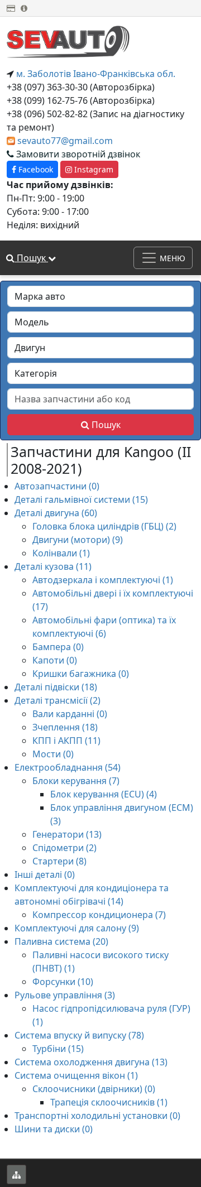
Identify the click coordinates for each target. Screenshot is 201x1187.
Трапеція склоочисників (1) (109, 1102)
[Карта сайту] (16, 1174)
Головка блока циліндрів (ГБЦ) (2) (104, 526)
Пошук (105, 425)
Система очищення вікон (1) (76, 1075)
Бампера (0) (58, 647)
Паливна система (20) (61, 941)
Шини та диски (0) (54, 1129)
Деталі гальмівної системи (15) (81, 499)
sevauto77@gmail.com (65, 140)
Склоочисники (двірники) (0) (93, 1089)
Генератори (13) (67, 834)
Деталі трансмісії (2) (57, 700)
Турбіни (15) (58, 1048)
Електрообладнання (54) (68, 767)
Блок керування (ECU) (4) (103, 794)
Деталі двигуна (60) (56, 513)
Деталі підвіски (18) (56, 687)
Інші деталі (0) (45, 874)
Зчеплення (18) (65, 727)
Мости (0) (53, 754)
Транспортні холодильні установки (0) (97, 1115)
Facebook (34, 169)
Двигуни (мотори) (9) (77, 540)
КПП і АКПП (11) (66, 740)
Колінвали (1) (61, 553)
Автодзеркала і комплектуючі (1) (102, 580)
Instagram (92, 169)
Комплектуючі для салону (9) (77, 928)
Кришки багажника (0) (80, 673)
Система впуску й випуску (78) (79, 1035)
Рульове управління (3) (65, 995)
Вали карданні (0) (69, 714)
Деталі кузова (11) (53, 566)
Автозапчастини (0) (57, 486)
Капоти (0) (54, 660)
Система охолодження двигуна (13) (91, 1062)
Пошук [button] (31, 258)
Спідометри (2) (64, 848)
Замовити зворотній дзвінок (77, 154)
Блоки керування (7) (75, 781)
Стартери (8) (59, 861)
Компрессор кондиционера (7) (99, 915)
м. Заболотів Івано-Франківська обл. (94, 74)
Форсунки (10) (62, 981)
